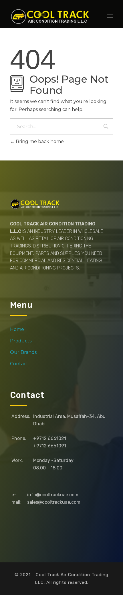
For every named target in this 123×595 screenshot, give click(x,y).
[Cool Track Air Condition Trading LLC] (51, 16)
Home (17, 329)
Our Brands (23, 352)
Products (20, 341)
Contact (19, 363)
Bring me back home (39, 141)
